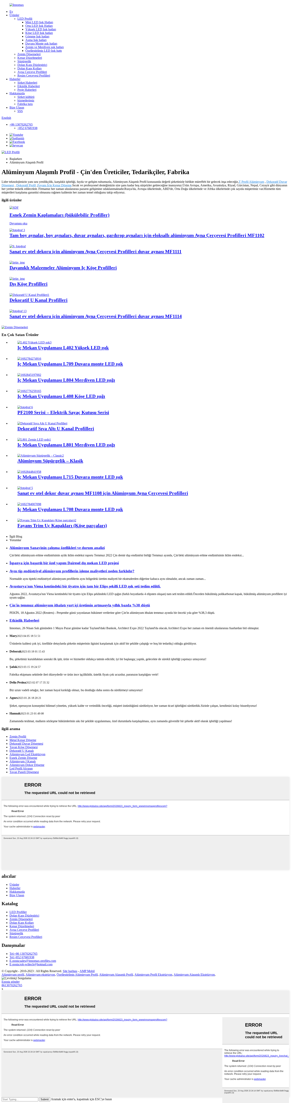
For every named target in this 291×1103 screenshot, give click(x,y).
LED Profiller (18, 912)
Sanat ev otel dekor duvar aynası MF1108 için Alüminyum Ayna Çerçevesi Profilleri (102, 493)
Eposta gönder (11, 981)
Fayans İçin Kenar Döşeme (54, 185)
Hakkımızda (17, 93)
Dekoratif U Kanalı (22, 750)
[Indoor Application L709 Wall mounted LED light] (29, 358)
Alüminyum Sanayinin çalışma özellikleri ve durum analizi (57, 548)
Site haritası (70, 971)
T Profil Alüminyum (251, 181)
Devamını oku (18, 223)
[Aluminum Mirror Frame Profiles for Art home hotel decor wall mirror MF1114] (18, 311)
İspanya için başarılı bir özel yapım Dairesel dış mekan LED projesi (64, 563)
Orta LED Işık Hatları (39, 25)
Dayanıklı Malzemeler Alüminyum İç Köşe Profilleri (63, 267)
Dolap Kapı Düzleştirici (32, 65)
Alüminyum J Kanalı (23, 761)
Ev (11, 11)
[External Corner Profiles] (17, 278)
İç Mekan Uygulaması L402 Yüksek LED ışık (63, 347)
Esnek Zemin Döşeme (23, 757)
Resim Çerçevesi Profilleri (33, 75)
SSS (20, 111)
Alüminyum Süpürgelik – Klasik (50, 460)
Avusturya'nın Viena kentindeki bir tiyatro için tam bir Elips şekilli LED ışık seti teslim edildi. (85, 586)
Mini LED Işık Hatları (39, 22)
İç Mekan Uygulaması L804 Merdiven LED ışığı (66, 380)
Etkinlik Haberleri (28, 86)
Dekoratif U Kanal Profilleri (39, 300)
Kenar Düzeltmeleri (29, 57)
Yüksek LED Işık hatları (40, 29)
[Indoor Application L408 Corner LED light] (29, 391)
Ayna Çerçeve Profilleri (32, 72)
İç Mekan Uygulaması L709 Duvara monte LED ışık (70, 363)
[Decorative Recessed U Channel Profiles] (42, 423)
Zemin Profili (18, 736)
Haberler (15, 79)
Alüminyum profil (13, 974)
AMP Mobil (87, 971)
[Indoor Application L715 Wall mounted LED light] (29, 471)
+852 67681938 (27, 128)
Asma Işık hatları (36, 40)
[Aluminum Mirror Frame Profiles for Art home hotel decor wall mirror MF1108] (25, 488)
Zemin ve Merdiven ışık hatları (44, 47)
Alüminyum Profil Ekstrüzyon (153, 974)
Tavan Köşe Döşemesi (24, 747)
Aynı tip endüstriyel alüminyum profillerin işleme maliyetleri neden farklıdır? (72, 571)
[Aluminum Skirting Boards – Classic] (40, 455)
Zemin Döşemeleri (29, 54)
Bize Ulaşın (17, 107)
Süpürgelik (24, 61)
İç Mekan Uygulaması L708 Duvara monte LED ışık (70, 509)
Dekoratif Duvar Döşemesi (26, 743)
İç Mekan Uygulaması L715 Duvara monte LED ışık (70, 477)
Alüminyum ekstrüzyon (40, 974)
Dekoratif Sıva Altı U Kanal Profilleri (55, 428)
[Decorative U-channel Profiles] (29, 295)
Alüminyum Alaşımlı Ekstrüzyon (194, 974)
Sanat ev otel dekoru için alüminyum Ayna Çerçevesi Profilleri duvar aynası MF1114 (96, 316)
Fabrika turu (25, 104)
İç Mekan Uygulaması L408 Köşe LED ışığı (61, 396)
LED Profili (24, 18)
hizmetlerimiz (25, 100)
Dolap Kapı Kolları (29, 68)
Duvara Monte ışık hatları (41, 43)
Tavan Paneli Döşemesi (24, 772)
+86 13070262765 (21, 124)
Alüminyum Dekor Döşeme (27, 765)
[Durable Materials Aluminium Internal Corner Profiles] (17, 262)
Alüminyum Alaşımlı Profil (116, 974)
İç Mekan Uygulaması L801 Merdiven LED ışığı (66, 444)
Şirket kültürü (25, 97)
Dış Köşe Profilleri (29, 283)
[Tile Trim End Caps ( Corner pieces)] (46, 520)
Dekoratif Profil (26, 185)
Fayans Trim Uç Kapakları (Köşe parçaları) (62, 525)
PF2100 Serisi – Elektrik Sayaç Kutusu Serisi (63, 412)
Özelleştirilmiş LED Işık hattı (43, 50)
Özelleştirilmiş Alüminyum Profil (77, 974)
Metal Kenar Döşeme (23, 740)
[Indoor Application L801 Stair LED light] (34, 439)
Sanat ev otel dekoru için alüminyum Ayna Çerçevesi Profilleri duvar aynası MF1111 (96, 251)
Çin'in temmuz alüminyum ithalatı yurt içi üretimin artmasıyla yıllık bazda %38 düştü (80, 605)
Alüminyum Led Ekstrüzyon (27, 754)
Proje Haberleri (26, 89)
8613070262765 (12, 985)
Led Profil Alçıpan (21, 768)
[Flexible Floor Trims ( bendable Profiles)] (14, 207)
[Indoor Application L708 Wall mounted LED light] (29, 504)
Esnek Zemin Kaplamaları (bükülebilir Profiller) (59, 215)
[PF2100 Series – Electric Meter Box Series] (25, 407)
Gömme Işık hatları (37, 36)
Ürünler (14, 15)
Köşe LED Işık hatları (39, 33)
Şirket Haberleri (27, 82)
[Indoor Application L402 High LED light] (34, 342)
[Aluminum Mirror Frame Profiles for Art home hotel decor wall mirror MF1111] (18, 246)
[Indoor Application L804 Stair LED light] (29, 374)
